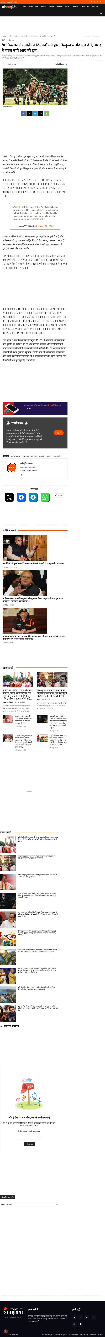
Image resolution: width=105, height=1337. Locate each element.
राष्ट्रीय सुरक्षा (10, 40)
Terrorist (33, 456)
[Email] (40, 113)
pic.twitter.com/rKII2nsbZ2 (33, 219)
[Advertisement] (15, 769)
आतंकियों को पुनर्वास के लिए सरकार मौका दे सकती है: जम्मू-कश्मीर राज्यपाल (33, 563)
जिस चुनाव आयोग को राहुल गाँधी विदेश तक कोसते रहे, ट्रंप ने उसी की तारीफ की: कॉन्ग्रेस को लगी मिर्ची (52, 693)
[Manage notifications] (6, 1331)
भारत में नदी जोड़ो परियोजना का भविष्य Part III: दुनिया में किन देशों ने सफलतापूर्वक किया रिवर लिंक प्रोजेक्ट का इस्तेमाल (37, 950)
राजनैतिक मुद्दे (40, 686)
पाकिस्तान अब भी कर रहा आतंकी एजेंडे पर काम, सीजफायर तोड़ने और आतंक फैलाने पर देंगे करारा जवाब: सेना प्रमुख (34, 637)
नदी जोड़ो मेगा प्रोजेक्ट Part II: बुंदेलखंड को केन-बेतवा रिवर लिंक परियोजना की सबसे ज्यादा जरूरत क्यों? (36, 988)
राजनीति (10, 36)
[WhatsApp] (100, 1)
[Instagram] (91, 1)
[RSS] (94, 1)
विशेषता (38, 699)
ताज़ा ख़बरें (5, 832)
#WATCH (17, 207)
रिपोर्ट (3, 40)
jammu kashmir (16, 456)
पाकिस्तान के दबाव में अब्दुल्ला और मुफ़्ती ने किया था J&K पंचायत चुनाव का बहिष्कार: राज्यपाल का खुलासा (33, 599)
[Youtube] (103, 1)
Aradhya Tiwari (8, 702)
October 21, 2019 (44, 226)
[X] (97, 1)
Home (4, 36)
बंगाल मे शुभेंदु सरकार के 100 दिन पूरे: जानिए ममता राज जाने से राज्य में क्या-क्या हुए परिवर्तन (23, 720)
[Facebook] (88, 1)
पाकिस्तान (49, 456)
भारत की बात (6, 686)
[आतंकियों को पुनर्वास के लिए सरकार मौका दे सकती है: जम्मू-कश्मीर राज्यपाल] (36, 548)
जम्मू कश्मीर (41, 456)
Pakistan (26, 456)
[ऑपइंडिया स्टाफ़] (11, 468)
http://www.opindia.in (27, 467)
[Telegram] (35, 113)
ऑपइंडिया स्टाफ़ (61, 64)
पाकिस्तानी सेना (57, 456)
